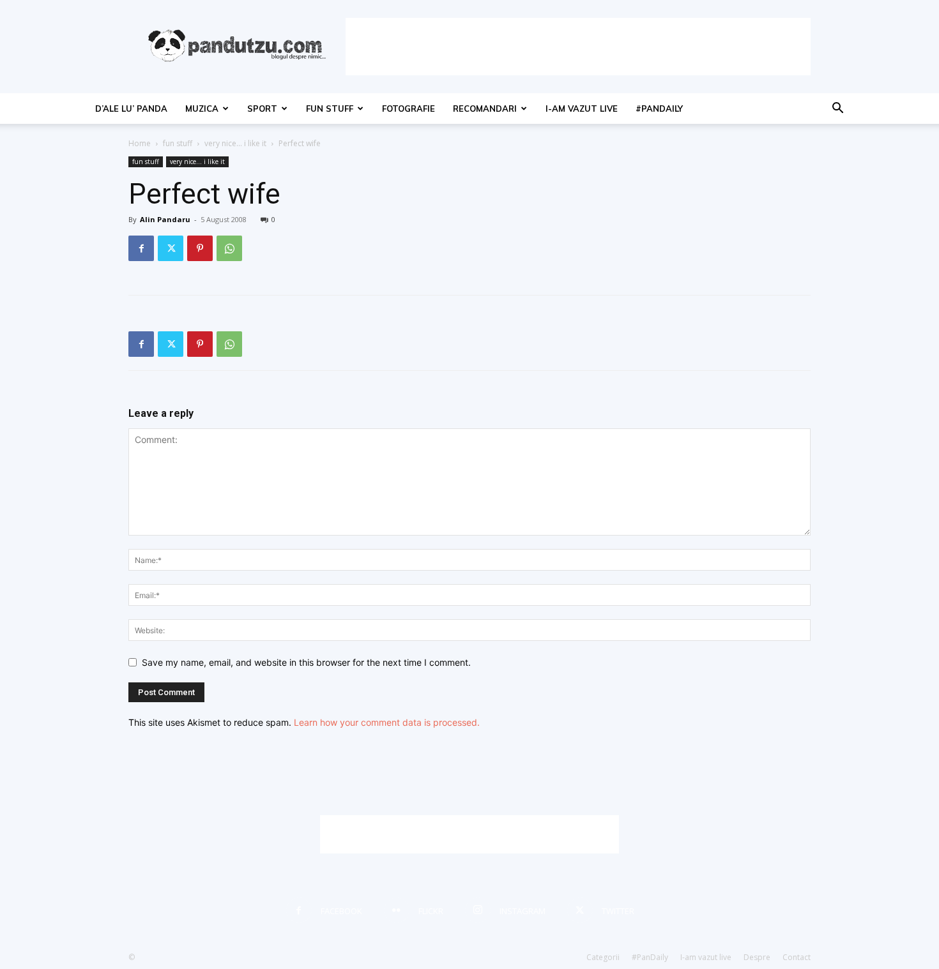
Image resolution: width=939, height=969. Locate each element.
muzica (201, 108)
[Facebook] (141, 248)
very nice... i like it (235, 143)
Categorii (603, 957)
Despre (757, 957)
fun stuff (329, 108)
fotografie (408, 108)
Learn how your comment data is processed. (387, 722)
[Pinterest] (200, 248)
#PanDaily (659, 108)
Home (139, 143)
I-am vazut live (582, 108)
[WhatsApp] (229, 248)
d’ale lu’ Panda (131, 108)
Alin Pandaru (165, 219)
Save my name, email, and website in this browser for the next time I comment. (306, 662)
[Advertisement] (578, 46)
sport (262, 108)
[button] (837, 109)
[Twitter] (170, 248)
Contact (796, 957)
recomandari (485, 108)
